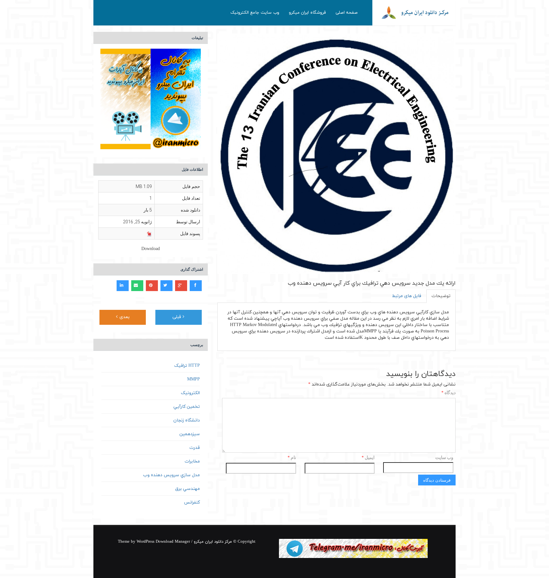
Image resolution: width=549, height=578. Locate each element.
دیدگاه (448, 393)
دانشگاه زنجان (186, 420)
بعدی (124, 317)
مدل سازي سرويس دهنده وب (171, 475)
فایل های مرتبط (406, 296)
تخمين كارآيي (186, 407)
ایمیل (368, 458)
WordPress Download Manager (163, 542)
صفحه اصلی (347, 13)
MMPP (193, 379)
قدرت (194, 448)
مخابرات (192, 461)
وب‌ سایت (444, 457)
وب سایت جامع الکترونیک (254, 13)
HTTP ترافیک (187, 366)
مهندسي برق (187, 489)
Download (150, 249)
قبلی (178, 317)
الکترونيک (190, 393)
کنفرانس (192, 502)
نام (292, 458)
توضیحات (441, 296)
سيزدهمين (190, 434)
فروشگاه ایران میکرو (307, 13)
